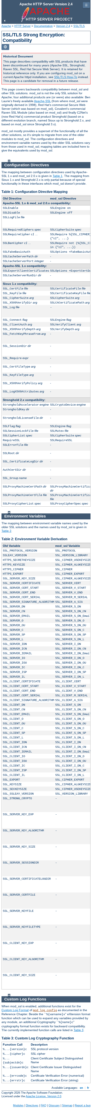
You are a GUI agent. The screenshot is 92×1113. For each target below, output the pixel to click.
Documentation (43, 26)
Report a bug (83, 1105)
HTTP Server (22, 26)
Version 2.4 (63, 26)
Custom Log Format (15, 1010)
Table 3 (78, 1030)
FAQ (43, 1105)
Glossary (54, 1105)
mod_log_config (45, 1010)
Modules (18, 1105)
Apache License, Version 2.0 (43, 1096)
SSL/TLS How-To (65, 77)
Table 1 (57, 176)
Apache (6, 26)
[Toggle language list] (5, 47)
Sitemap (67, 1105)
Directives (32, 1105)
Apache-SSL (42, 101)
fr (88, 1087)
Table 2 (6, 531)
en (81, 1087)
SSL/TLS (79, 26)
